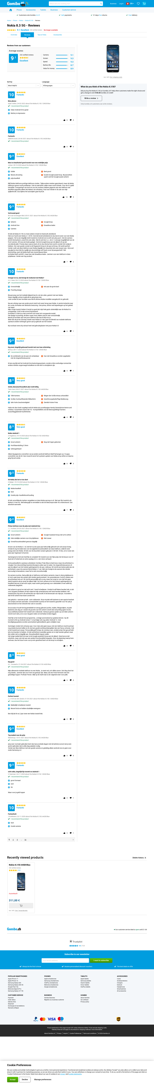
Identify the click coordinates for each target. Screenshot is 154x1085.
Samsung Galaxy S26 (14, 983)
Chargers (120, 983)
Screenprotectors (122, 981)
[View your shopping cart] (144, 3)
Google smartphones (50, 987)
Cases (119, 979)
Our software (84, 1000)
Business (54, 10)
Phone (19, 10)
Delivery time (12, 1002)
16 (25, 840)
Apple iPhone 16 (13, 981)
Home (9, 20)
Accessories (31, 10)
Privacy (59, 1033)
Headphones (121, 987)
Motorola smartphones (51, 985)
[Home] (10, 10)
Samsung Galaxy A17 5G (15, 991)
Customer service (69, 10)
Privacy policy (85, 1002)
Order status (11, 1000)
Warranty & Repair (13, 1008)
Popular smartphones (17, 976)
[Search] (101, 3)
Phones (47, 976)
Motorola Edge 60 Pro (14, 989)
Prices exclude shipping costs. (98, 1028)
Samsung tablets (86, 981)
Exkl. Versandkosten (21, 910)
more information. (96, 1029)
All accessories (121, 991)
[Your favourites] (138, 3)
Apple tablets (85, 979)
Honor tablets (85, 985)
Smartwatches (121, 989)
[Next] (73, 840)
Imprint (65, 1033)
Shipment (11, 1004)
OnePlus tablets (85, 987)
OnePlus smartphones (51, 983)
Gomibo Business (49, 998)
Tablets (43, 10)
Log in (121, 4)
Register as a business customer (54, 1000)
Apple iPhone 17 (13, 979)
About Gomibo (85, 998)
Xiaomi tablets (85, 983)
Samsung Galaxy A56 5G (15, 985)
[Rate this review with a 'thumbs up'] (64, 120)
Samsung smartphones (51, 981)
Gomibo (84, 995)
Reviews (37, 20)
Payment (11, 998)
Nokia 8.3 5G (29, 20)
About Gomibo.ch (49, 1033)
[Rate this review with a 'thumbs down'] (70, 120)
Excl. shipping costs (116, 77)
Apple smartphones (50, 979)
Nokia (21, 20)
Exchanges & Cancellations (16, 1006)
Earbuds (119, 985)
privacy (62, 1074)
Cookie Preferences (75, 1033)
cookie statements (75, 1074)
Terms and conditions (89, 1033)
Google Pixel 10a (13, 987)
